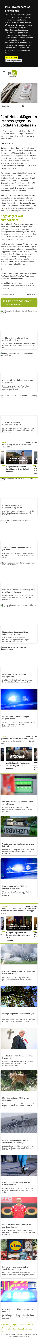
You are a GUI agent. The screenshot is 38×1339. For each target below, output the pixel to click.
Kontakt (27, 1325)
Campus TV (5, 906)
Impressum (5, 1327)
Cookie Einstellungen (25, 1329)
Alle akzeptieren (11, 57)
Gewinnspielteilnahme (8, 1329)
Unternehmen (5, 1325)
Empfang (15, 1325)
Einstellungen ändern (14, 61)
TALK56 (3, 737)
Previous (3, 464)
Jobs (21, 1325)
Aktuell (3, 443)
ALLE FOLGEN (31, 443)
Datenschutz (14, 1327)
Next (34, 464)
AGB (33, 1325)
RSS (2, 1331)
